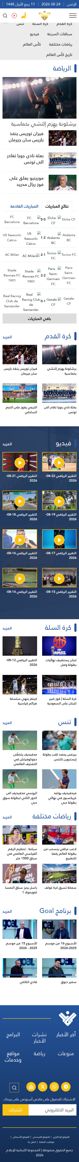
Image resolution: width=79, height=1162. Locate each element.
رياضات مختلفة (60, 44)
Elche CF (68, 219)
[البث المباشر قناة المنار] (31, 1087)
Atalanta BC (69, 237)
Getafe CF (69, 301)
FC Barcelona (12, 219)
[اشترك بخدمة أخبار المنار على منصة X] (43, 1087)
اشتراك (15, 1110)
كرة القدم (64, 23)
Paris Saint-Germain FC (68, 275)
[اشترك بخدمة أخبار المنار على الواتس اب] (54, 1087)
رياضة (39, 1053)
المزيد (7, 337)
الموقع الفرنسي (41, 1137)
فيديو (34, 33)
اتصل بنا (32, 1142)
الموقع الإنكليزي (61, 1137)
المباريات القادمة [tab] (24, 206)
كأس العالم (32, 44)
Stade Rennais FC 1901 (12, 275)
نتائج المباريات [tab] (57, 206)
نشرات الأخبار (39, 1037)
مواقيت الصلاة (46, 1142)
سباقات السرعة (59, 33)
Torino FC (69, 255)
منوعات (66, 1053)
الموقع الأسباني (21, 1137)
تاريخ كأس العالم (59, 54)
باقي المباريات (39, 318)
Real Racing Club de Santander (12, 301)
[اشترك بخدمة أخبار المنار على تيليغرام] (66, 1087)
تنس (20, 23)
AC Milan (12, 255)
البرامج (13, 1034)
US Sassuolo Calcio (12, 237)
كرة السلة (40, 23)
